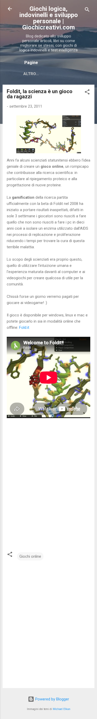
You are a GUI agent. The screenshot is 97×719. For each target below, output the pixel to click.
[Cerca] (87, 10)
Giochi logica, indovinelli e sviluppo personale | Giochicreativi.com (48, 18)
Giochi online (30, 556)
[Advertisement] (48, 480)
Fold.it (24, 327)
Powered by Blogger (51, 699)
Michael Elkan (61, 709)
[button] (87, 93)
